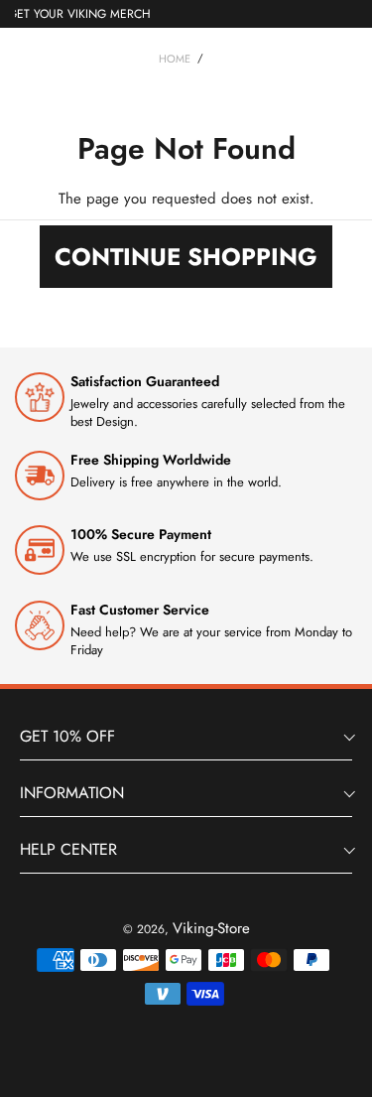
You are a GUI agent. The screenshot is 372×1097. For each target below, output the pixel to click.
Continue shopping (186, 256)
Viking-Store (211, 928)
